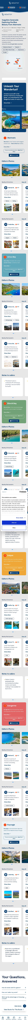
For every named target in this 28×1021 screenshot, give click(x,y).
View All (24, 182)
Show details (19, 517)
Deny (14, 527)
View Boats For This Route (13, 1009)
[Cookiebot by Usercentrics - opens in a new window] (19, 492)
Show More (7, 103)
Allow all (14, 522)
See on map (15, 155)
